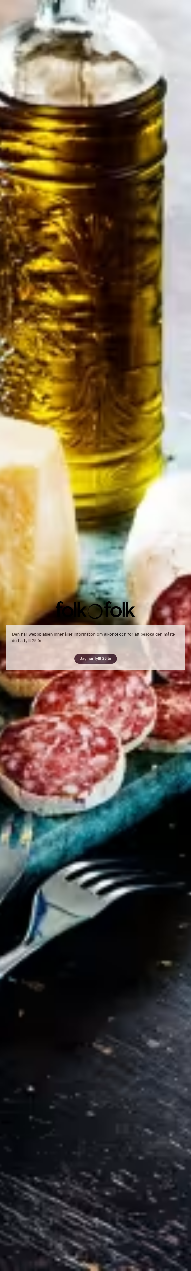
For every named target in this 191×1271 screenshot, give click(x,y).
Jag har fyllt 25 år (95, 658)
